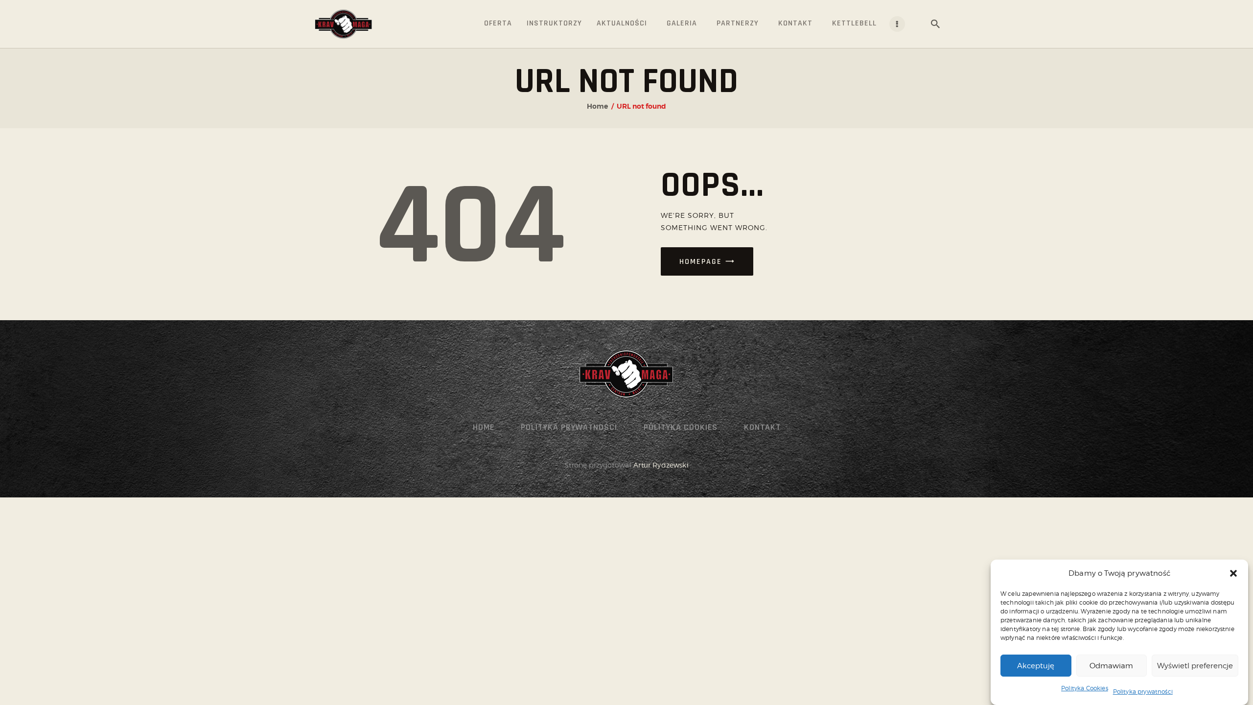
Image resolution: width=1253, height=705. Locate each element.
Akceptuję (1035, 665)
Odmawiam (1111, 665)
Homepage (700, 262)
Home (597, 106)
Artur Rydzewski (660, 465)
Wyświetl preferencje (1195, 665)
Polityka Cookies (1084, 688)
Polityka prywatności (1143, 691)
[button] (1233, 573)
